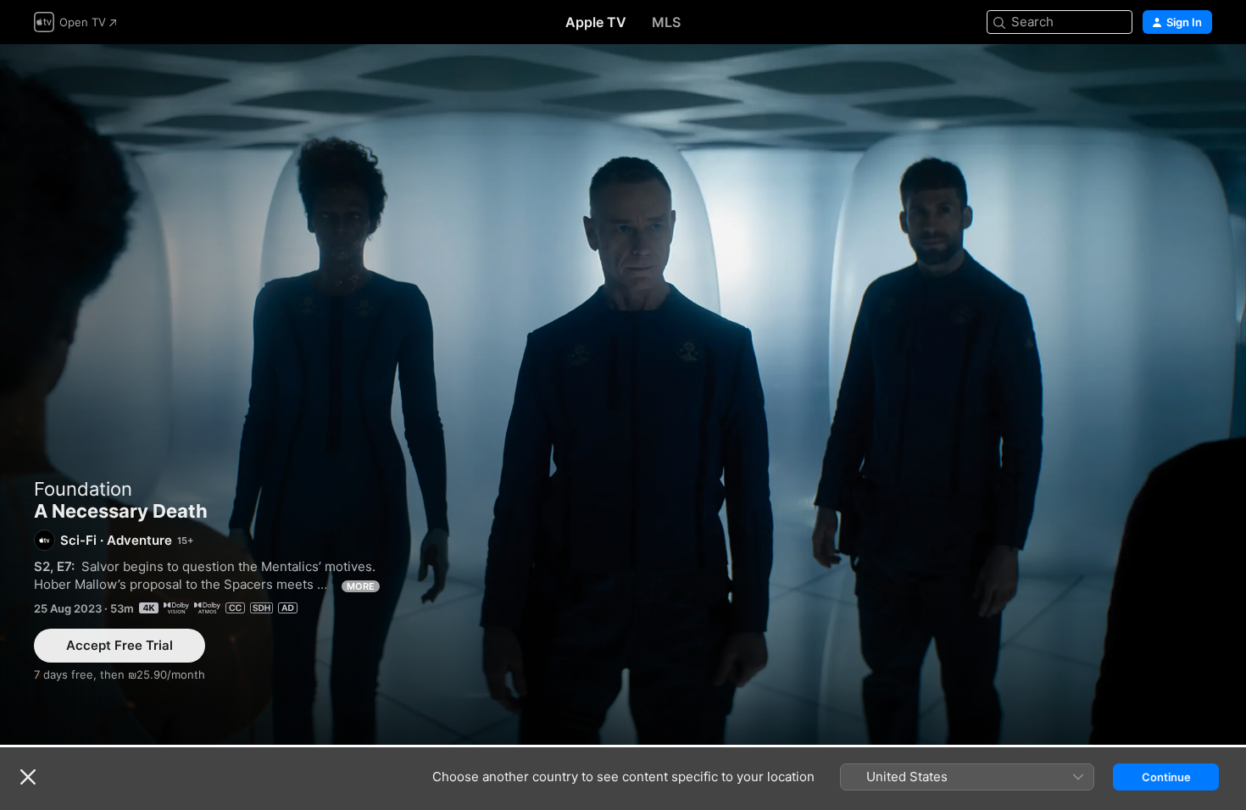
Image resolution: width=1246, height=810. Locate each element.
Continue (1166, 777)
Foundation (83, 489)
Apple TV (595, 22)
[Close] (28, 777)
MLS (666, 22)
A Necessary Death (623, 394)
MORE (361, 586)
